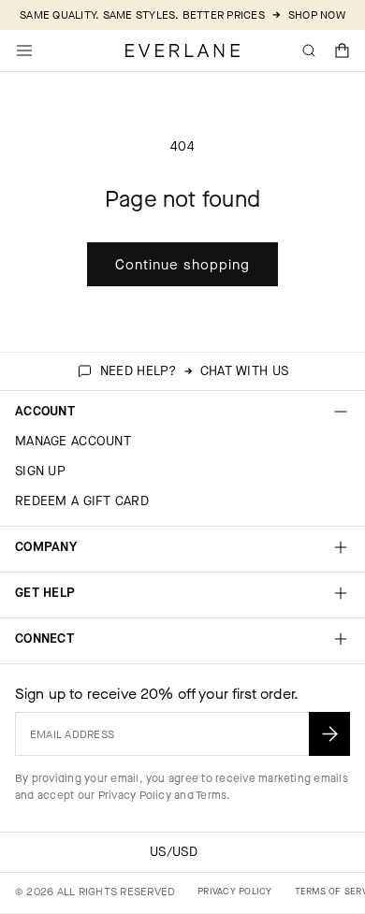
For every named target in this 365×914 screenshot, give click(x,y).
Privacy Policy (134, 795)
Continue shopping (182, 264)
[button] (342, 50)
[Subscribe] (329, 734)
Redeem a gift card (82, 501)
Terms (211, 795)
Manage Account (73, 441)
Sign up (40, 471)
